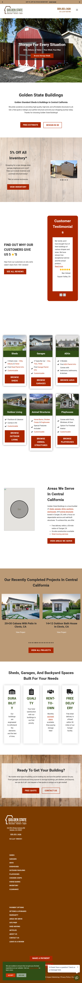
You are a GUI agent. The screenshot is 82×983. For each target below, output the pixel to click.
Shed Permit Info (17, 367)
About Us (13, 934)
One (48, 361)
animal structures (66, 512)
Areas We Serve (15, 919)
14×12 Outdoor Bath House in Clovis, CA (20, 625)
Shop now (52, 2)
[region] (41, 50)
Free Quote (31, 790)
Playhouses (67, 412)
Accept (10, 975)
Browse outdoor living (14, 436)
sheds (51, 509)
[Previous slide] (52, 169)
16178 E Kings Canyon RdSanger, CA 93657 (16, 829)
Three (40, 364)
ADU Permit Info (70, 364)
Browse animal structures (40, 442)
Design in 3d (52, 125)
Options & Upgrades (17, 911)
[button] (3, 50)
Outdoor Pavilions (17, 870)
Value (17, 364)
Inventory (13, 886)
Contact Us (51, 790)
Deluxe (10, 364)
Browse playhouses (67, 440)
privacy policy (33, 968)
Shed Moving (14, 926)
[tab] (60, 179)
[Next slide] (75, 169)
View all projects (41, 650)
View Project (21, 632)
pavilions (69, 509)
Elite (21, 361)
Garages (41, 353)
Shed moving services (60, 534)
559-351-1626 (64, 8)
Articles (13, 930)
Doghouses (45, 422)
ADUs (67, 353)
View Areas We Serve (61, 541)
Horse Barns (38, 419)
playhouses (51, 512)
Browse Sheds (15, 379)
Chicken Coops (15, 878)
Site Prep (13, 923)
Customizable (13, 370)
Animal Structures (41, 412)
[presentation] (20, 606)
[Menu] (77, 10)
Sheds (15, 353)
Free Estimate (30, 125)
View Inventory (18, 187)
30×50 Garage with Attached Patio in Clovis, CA (61, 625)
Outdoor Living (14, 412)
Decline (21, 975)
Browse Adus (67, 380)
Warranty (13, 915)
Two (35, 364)
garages (58, 509)
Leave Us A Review (16, 942)
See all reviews (15, 271)
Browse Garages (41, 382)
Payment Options (16, 907)
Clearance (13, 889)
